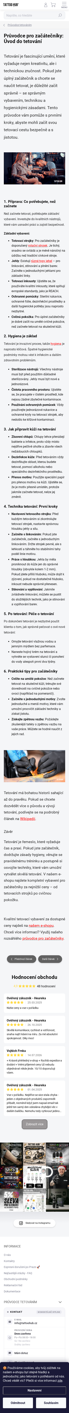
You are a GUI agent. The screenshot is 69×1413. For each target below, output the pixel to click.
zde (60, 1380)
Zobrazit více (34, 1124)
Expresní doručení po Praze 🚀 (22, 1267)
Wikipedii (27, 819)
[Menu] (64, 5)
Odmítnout (18, 1403)
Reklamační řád (13, 1285)
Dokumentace (12, 1291)
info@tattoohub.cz (25, 1323)
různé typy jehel (41, 261)
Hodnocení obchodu (34, 977)
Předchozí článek (23, 959)
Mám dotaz (21, 1353)
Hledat (60, 15)
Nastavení (34, 1390)
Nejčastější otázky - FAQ (18, 1273)
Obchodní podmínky (16, 1279)
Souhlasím (51, 1403)
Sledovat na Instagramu (37, 1223)
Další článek (48, 959)
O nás (7, 1254)
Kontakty (9, 1261)
